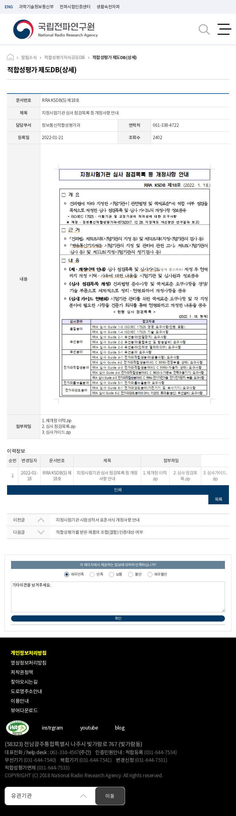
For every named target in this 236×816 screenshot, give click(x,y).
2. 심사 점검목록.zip (58, 426)
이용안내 (20, 701)
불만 (138, 574)
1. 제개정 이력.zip (57, 420)
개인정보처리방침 (28, 653)
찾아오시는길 (24, 682)
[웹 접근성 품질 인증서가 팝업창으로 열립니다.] (17, 728)
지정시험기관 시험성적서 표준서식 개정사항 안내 (76, 520)
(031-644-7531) (151, 760)
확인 (118, 618)
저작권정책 (22, 672)
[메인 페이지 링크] (12, 58)
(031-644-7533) (53, 768)
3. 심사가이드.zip (56, 432)
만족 (99, 574)
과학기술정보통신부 (36, 7)
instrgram (52, 728)
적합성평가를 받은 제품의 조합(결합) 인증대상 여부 (78, 532)
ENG (9, 7)
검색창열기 (204, 29)
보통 (119, 574)
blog (119, 728)
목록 (218, 499)
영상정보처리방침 (28, 663)
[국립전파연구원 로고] (56, 29)
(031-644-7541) (95, 760)
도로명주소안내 (26, 691)
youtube (89, 728)
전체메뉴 (224, 29)
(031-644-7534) (160, 752)
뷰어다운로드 (24, 710)
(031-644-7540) (40, 760)
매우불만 (160, 574)
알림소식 (29, 57)
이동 (110, 796)
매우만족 (77, 574)
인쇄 (118, 490)
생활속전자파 (108, 7)
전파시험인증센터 (75, 7)
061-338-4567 (64, 752)
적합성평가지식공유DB (64, 57)
